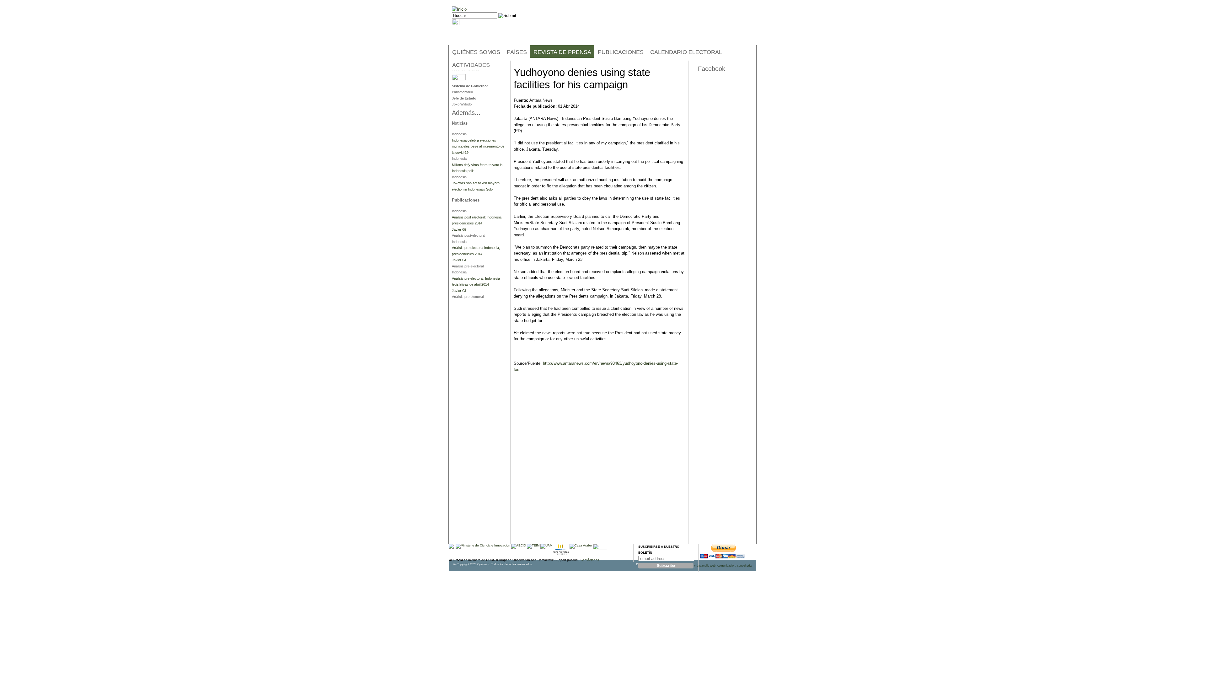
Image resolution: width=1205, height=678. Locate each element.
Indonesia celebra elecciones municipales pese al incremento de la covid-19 (478, 146)
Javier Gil (459, 229)
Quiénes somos (476, 52)
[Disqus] (599, 463)
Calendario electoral (686, 52)
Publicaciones (621, 52)
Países (517, 52)
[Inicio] (459, 9)
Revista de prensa (562, 52)
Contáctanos (590, 560)
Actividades (471, 65)
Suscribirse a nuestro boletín (658, 550)
